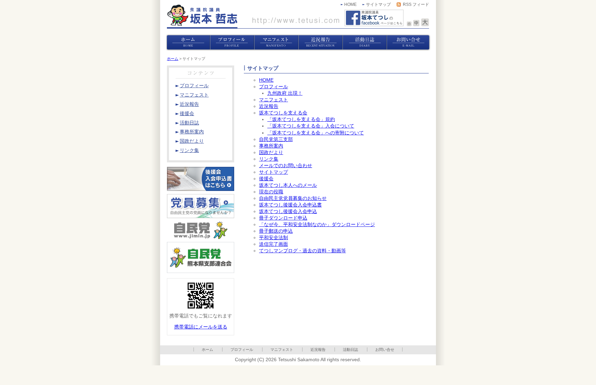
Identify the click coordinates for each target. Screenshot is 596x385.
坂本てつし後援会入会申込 (288, 211)
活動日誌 (350, 349)
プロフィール (273, 86)
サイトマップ (378, 4)
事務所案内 (271, 146)
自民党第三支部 (276, 139)
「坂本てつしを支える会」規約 (301, 119)
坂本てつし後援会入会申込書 (290, 204)
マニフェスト (273, 99)
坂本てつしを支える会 (283, 112)
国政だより (271, 152)
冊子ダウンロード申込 (283, 218)
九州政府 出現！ (284, 93)
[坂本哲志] (253, 16)
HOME (350, 4)
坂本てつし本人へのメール (288, 185)
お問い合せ (384, 349)
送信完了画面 (273, 244)
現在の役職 (271, 191)
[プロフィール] (232, 42)
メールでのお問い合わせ (285, 165)
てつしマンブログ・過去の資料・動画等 (302, 250)
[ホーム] (188, 42)
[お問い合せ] (409, 42)
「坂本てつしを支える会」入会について (310, 126)
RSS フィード (416, 4)
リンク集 (268, 159)
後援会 (266, 178)
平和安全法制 (273, 237)
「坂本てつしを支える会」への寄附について (315, 132)
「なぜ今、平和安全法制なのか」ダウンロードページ (317, 224)
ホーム (172, 59)
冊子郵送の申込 (276, 231)
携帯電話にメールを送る (200, 327)
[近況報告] (320, 42)
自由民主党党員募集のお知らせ (293, 198)
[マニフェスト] (276, 42)
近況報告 (268, 106)
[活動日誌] (364, 42)
